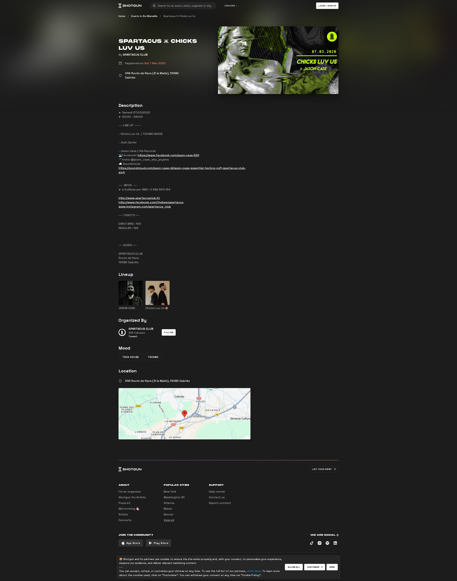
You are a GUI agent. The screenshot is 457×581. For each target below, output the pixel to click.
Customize (313, 567)
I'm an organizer (130, 491)
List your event (322, 469)
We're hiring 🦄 (129, 509)
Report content (220, 503)
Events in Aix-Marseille (144, 16)
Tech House (130, 357)
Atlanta (169, 503)
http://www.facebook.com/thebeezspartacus (151, 202)
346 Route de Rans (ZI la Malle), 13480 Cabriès (157, 381)
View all (169, 520)
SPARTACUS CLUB (135, 55)
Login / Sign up (327, 5)
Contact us (217, 497)
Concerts (125, 520)
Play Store (161, 543)
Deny (332, 567)
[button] (169, 332)
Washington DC (174, 497)
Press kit (124, 503)
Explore (230, 5)
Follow (169, 332)
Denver (169, 514)
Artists (123, 514)
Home (122, 16)
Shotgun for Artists (132, 497)
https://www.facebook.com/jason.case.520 (168, 155)
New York (170, 491)
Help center (217, 491)
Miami (168, 509)
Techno (153, 357)
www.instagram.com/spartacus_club (145, 206)
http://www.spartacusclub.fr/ (139, 198)
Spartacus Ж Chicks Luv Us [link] (179, 16)
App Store (133, 543)
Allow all (294, 567)
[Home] (130, 6)
